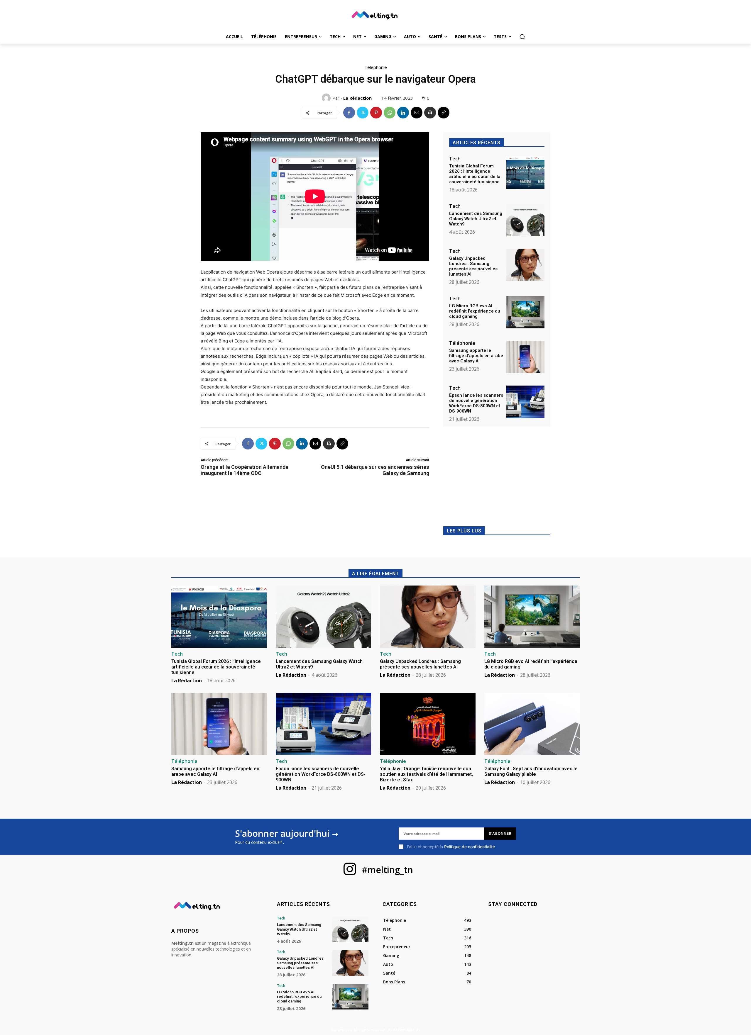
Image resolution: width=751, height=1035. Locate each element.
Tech (455, 158)
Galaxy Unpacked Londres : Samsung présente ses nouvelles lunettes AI (473, 266)
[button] (522, 37)
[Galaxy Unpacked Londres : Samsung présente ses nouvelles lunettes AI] (525, 265)
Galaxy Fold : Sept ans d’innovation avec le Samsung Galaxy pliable (531, 771)
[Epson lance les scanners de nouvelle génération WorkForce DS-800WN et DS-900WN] (525, 402)
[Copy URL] (443, 112)
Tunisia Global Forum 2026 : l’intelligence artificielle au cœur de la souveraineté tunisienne (474, 173)
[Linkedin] (403, 112)
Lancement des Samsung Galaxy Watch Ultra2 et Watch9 (475, 219)
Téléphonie (375, 67)
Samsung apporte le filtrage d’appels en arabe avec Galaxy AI (476, 356)
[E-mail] (416, 112)
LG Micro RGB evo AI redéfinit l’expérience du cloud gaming (474, 311)
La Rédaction (357, 98)
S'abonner (500, 833)
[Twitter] (362, 112)
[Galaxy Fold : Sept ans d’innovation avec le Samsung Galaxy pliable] (532, 724)
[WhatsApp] (389, 112)
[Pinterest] (376, 112)
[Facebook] (349, 112)
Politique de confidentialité (469, 846)
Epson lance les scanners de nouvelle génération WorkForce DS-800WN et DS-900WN (476, 403)
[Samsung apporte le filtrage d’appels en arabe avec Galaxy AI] (525, 357)
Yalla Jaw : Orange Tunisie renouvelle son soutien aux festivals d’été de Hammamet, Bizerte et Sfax (426, 774)
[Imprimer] (430, 112)
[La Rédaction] (327, 98)
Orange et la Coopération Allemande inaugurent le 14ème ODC (244, 470)
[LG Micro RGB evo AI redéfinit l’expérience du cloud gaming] (525, 312)
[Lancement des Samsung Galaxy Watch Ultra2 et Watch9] (525, 220)
